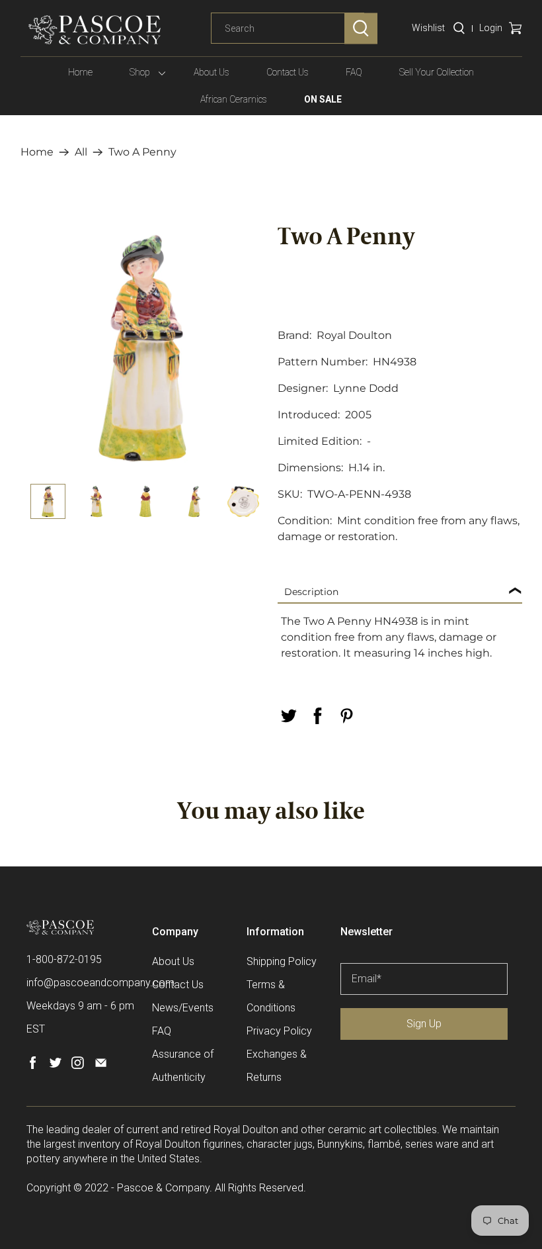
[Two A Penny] (142, 348)
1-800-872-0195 (64, 959)
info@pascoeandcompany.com (100, 982)
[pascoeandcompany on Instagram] (77, 1065)
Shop (140, 72)
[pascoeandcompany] (94, 29)
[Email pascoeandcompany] (101, 1065)
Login (490, 28)
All (81, 152)
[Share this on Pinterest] (346, 716)
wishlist (428, 28)
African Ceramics (233, 99)
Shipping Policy (282, 961)
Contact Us (287, 72)
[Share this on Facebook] (317, 716)
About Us (211, 72)
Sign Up (424, 1023)
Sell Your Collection (436, 72)
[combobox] (287, 28)
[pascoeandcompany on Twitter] (55, 1065)
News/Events (182, 1007)
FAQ (354, 72)
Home (80, 72)
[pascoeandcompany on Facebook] (32, 1065)
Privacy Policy (279, 1031)
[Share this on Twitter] (288, 716)
